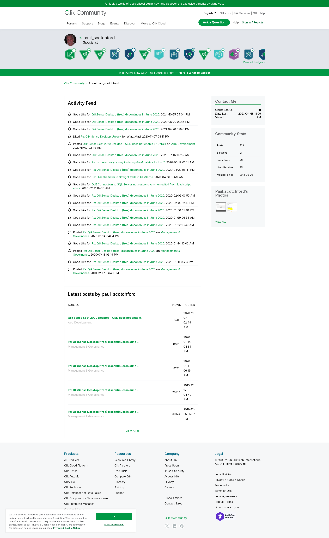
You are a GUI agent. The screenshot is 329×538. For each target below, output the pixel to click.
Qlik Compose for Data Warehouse (86, 498)
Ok (113, 516)
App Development (183, 144)
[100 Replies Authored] (100, 54)
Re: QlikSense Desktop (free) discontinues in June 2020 (128, 169)
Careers (169, 487)
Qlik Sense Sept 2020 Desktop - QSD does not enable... (105, 317)
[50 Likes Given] (160, 54)
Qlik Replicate (72, 487)
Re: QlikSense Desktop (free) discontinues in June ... (103, 341)
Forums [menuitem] (72, 23)
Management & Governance (86, 346)
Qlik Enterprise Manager (79, 503)
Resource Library (125, 460)
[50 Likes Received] (115, 54)
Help (236, 22)
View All (220, 221)
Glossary (119, 482)
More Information (114, 524)
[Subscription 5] (70, 54)
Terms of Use (223, 490)
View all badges (253, 62)
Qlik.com (225, 13)
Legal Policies (223, 474)
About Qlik (170, 460)
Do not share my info (228, 507)
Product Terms (224, 501)
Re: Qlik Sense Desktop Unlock (101, 136)
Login (149, 3)
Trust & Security (174, 471)
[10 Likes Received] (249, 54)
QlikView (69, 482)
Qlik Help (259, 13)
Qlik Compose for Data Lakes (82, 493)
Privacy (169, 482)
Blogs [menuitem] (101, 23)
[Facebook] (181, 526)
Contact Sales (173, 503)
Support (119, 493)
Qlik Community (74, 83)
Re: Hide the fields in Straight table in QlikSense (122, 177)
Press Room (172, 465)
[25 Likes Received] (175, 54)
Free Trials (120, 471)
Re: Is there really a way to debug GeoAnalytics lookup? (128, 162)
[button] (221, 207)
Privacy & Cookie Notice (230, 480)
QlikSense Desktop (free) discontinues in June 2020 (125, 114)
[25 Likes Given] (219, 54)
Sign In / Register (253, 22)
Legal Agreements (226, 496)
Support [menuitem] (87, 23)
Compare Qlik (122, 476)
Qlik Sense (70, 471)
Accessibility (172, 476)
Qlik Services (242, 13)
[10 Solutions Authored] (234, 54)
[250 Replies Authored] (85, 54)
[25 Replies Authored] (204, 54)
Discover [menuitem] (130, 23)
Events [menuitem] (114, 23)
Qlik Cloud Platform (76, 465)
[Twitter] (167, 526)
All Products (71, 460)
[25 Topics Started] (190, 54)
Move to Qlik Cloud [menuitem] (153, 23)
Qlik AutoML (71, 476)
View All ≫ (133, 430)
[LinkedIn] (174, 526)
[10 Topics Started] (264, 54)
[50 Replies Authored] (145, 54)
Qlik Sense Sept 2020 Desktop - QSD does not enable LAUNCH (124, 144)
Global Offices (173, 498)
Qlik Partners (122, 465)
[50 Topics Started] (130, 54)
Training (119, 487)
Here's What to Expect (194, 72)
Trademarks (222, 485)
